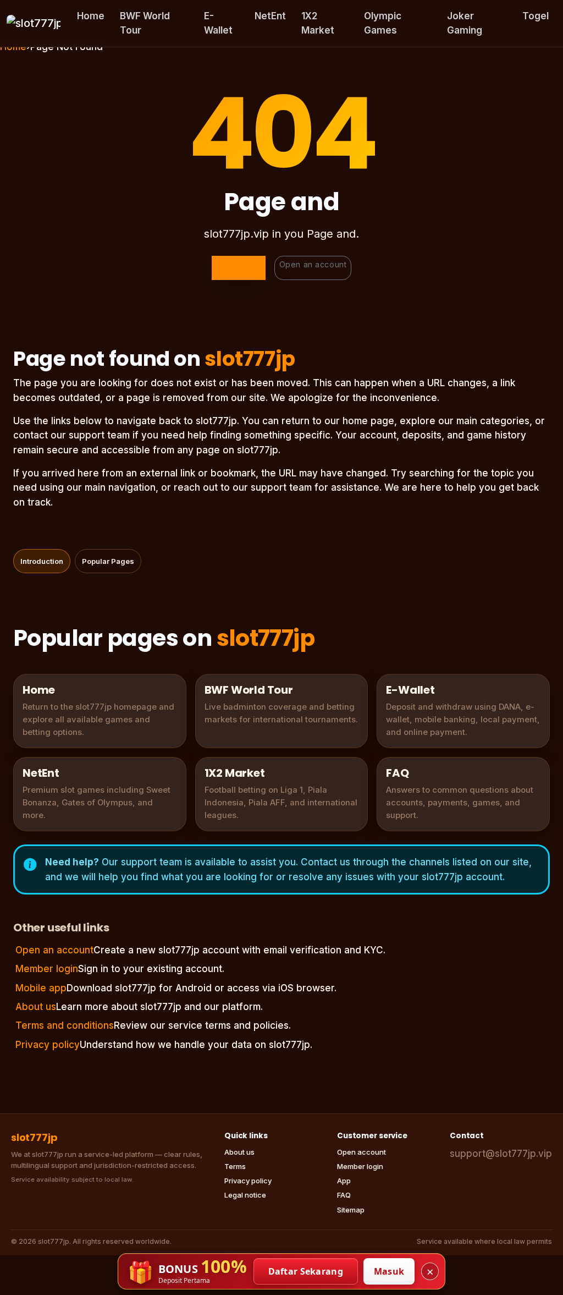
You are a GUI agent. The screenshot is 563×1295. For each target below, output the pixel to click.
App (344, 1180)
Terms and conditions (64, 1025)
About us (35, 1006)
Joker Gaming (464, 23)
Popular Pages (108, 561)
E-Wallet (218, 23)
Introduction (41, 561)
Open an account (312, 264)
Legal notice (245, 1194)
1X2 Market (317, 23)
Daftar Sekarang (306, 1271)
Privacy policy (47, 1044)
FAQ (344, 1194)
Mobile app (41, 988)
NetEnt (270, 15)
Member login (46, 968)
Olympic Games (382, 23)
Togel (535, 15)
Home (90, 15)
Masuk (389, 1271)
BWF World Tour (145, 23)
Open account (361, 1152)
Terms (235, 1166)
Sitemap (351, 1209)
